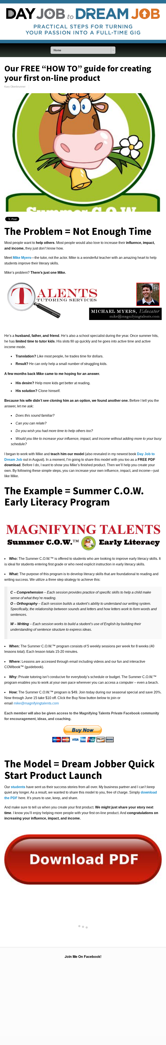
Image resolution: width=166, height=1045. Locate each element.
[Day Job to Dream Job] (83, 42)
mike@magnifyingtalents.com (36, 703)
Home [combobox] (57, 50)
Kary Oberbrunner (15, 86)
